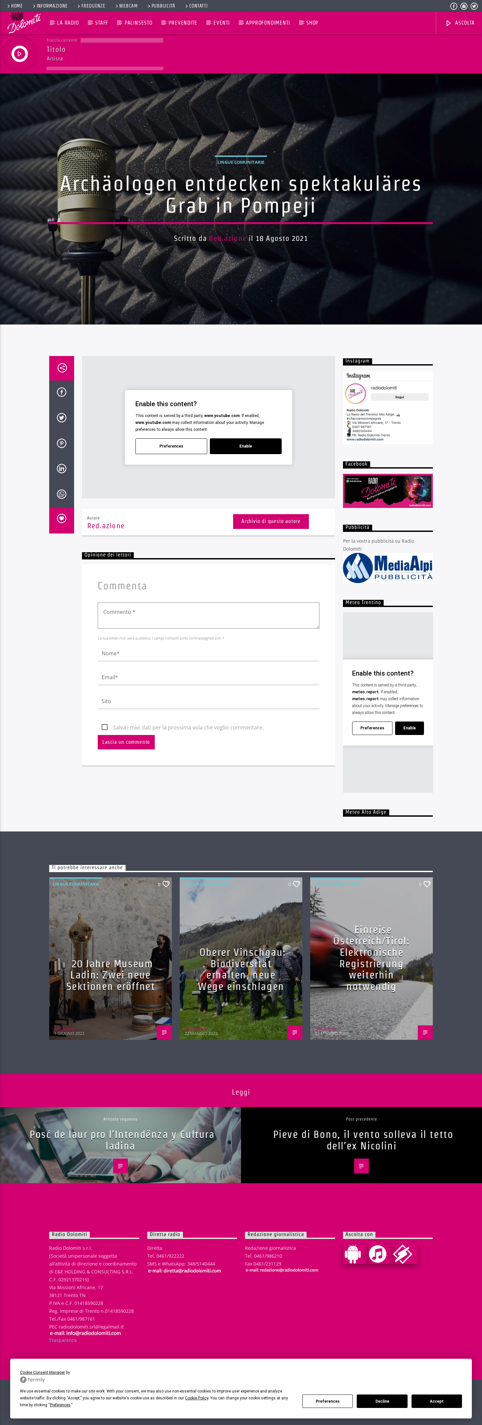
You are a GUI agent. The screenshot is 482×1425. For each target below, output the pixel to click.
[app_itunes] (380, 1254)
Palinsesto (138, 23)
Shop (312, 23)
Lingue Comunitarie (240, 162)
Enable (245, 446)
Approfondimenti (268, 23)
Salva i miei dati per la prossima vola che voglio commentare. (188, 727)
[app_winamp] (405, 1254)
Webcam (128, 6)
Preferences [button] (60, 1405)
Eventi (221, 23)
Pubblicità (163, 6)
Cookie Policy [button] (196, 1398)
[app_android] (355, 1254)
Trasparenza (63, 1340)
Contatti (198, 6)
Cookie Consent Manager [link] (42, 1372)
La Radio (68, 23)
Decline (382, 1401)
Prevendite (183, 23)
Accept (437, 1401)
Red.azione (227, 238)
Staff (101, 23)
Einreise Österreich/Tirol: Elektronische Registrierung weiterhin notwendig (371, 958)
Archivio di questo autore (271, 521)
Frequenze (93, 6)
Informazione (52, 6)
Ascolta (463, 23)
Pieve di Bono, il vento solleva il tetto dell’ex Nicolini (363, 1139)
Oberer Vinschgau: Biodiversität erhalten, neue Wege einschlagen (242, 969)
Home (17, 6)
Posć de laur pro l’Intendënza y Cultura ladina (122, 1139)
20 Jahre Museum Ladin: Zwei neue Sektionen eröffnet (110, 975)
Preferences (328, 1401)
